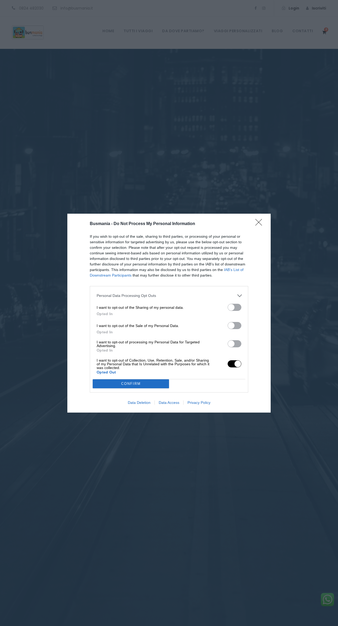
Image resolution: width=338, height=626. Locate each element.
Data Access (169, 402)
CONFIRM (131, 384)
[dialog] (169, 313)
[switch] (234, 307)
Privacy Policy (198, 402)
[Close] (260, 224)
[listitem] (169, 295)
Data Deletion (139, 402)
